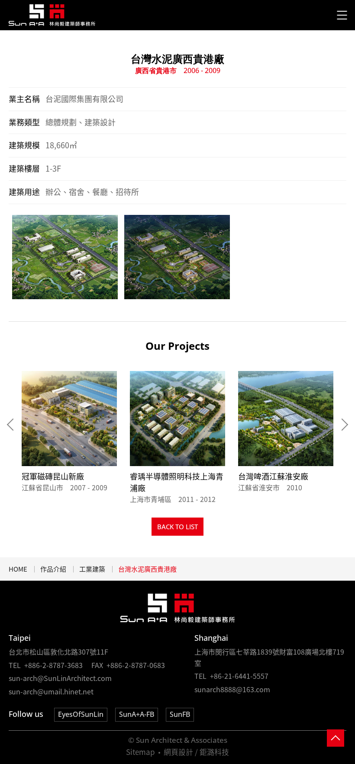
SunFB (180, 714)
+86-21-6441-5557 (239, 676)
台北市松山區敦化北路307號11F (58, 651)
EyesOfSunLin (80, 714)
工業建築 (92, 569)
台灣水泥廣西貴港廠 (147, 569)
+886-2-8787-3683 (53, 665)
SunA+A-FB (136, 714)
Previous (13, 424)
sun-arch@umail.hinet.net (51, 691)
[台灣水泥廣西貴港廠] (52, 15)
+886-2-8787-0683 (135, 665)
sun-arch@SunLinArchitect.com (60, 678)
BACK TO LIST (177, 526)
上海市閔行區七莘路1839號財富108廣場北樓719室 (269, 657)
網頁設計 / (181, 751)
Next (342, 424)
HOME (18, 569)
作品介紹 (53, 569)
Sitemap (140, 751)
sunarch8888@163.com (232, 689)
